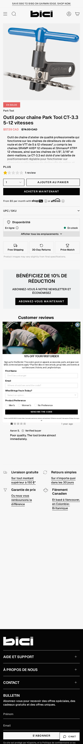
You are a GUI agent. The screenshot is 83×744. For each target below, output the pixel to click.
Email (8, 381)
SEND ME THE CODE (41, 412)
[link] (41, 338)
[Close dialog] (77, 324)
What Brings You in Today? (18, 390)
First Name (11, 371)
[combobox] (40, 395)
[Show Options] (75, 395)
